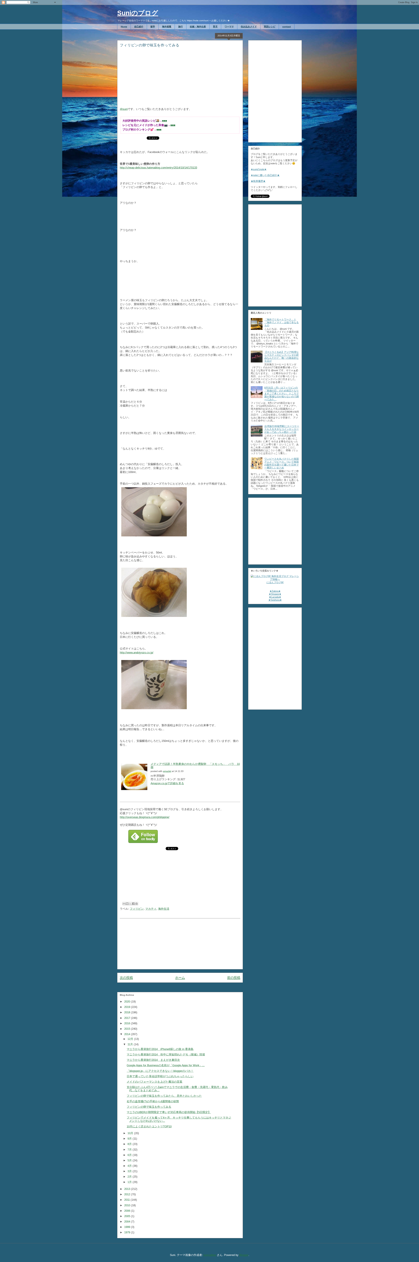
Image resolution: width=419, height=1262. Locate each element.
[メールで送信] (124, 903)
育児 (215, 26)
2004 (127, 1221)
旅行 (180, 26)
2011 (127, 1199)
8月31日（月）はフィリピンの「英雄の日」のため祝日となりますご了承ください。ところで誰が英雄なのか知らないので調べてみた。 (281, 393)
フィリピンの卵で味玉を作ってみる (149, 1106)
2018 (127, 1012)
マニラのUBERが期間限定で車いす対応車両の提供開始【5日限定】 (169, 1112)
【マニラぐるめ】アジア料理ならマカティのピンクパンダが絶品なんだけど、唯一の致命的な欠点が (281, 356)
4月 (130, 1165)
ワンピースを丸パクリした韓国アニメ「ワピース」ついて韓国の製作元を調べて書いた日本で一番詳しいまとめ (281, 463)
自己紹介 (138, 26)
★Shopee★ (275, 594)
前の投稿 (233, 977)
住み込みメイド (249, 26)
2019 (127, 1007)
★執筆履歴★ (258, 181)
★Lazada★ (275, 597)
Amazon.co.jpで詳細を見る (167, 783)
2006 (127, 1210)
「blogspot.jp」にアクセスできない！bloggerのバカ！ (160, 1070)
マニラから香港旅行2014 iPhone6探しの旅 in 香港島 (160, 1049)
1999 (127, 1227)
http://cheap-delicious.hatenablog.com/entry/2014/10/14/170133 (158, 167)
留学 (152, 26)
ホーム (180, 977)
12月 (131, 1039)
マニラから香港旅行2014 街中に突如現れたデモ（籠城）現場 (166, 1054)
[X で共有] (130, 903)
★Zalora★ (275, 591)
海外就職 (166, 26)
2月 (130, 1176)
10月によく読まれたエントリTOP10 (149, 1126)
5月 (130, 1160)
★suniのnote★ (258, 169)
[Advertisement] (180, 79)
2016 (127, 1023)
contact (286, 26)
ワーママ (229, 26)
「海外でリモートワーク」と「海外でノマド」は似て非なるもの (281, 322)
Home (124, 26)
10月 (131, 1133)
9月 (130, 1138)
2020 (127, 1001)
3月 (130, 1171)
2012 (127, 1194)
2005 (127, 1216)
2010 (127, 1205)
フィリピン (137, 908)
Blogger (243, 1255)
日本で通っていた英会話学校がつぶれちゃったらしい (160, 1076)
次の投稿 (126, 977)
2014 (127, 1034)
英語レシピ (269, 26)
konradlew (210, 1255)
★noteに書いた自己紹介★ (265, 175)
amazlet (167, 771)
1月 (130, 1182)
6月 (130, 1155)
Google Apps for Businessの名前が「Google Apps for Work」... (166, 1065)
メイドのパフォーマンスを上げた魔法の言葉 (154, 1081)
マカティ (150, 908)
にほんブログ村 (275, 582)
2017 (127, 1018)
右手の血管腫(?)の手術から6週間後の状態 (153, 1101)
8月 (130, 1144)
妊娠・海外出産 (198, 26)
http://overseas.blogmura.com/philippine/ (144, 817)
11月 (131, 1044)
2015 (127, 1028)
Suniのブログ (137, 13)
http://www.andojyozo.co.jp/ (136, 652)
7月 (130, 1149)
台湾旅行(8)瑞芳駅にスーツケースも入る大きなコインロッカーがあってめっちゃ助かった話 (281, 429)
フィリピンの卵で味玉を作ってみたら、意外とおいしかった (164, 1095)
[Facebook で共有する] (133, 903)
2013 (127, 1189)
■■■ (164, 120)
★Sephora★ (275, 600)
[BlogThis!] (127, 903)
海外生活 (163, 908)
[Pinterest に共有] (136, 903)
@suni (124, 109)
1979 (127, 1232)
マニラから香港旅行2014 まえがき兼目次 (153, 1060)
